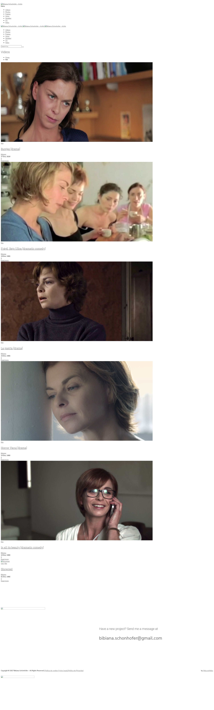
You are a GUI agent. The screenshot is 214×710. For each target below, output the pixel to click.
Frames (7, 14)
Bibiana (3, 154)
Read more (5, 161)
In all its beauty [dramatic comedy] (22, 547)
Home (7, 57)
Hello (7, 23)
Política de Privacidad (75, 671)
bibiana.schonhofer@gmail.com (130, 638)
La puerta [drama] (12, 348)
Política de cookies (51, 671)
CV (6, 20)
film (2, 143)
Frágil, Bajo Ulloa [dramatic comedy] (23, 248)
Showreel (7, 569)
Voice (7, 16)
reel (2, 564)
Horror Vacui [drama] (14, 448)
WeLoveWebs (208, 671)
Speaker (8, 18)
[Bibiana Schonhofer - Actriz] (11, 4)
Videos (7, 10)
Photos (7, 12)
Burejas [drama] (10, 149)
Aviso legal (63, 671)
